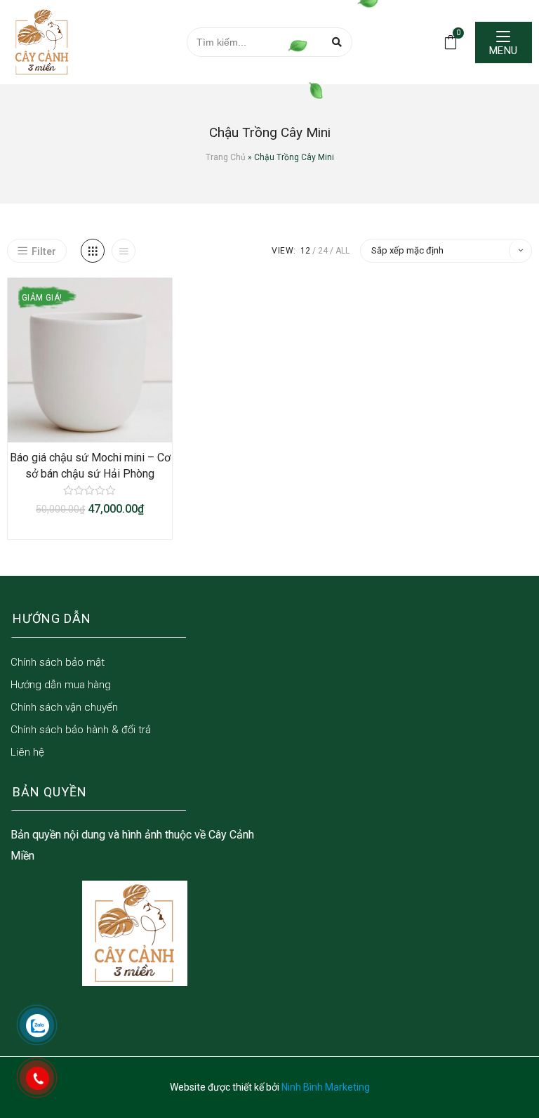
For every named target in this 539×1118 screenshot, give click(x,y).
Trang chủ (226, 157)
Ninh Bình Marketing (325, 1087)
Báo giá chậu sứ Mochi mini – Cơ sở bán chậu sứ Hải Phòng (90, 465)
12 (305, 251)
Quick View (104, 427)
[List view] (123, 251)
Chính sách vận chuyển (64, 707)
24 (323, 251)
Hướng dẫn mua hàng (61, 684)
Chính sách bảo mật (58, 662)
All (342, 251)
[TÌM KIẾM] (338, 42)
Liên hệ (27, 752)
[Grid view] (93, 251)
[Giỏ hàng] (451, 41)
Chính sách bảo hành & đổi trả (81, 729)
